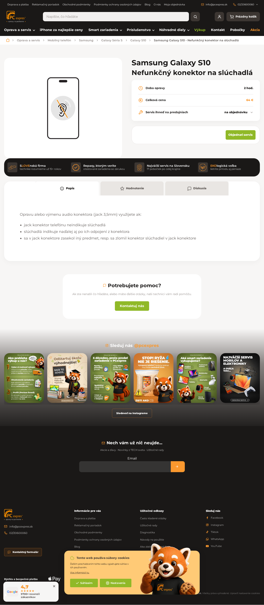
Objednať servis (240, 135)
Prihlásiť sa (178, 466)
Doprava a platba (18, 4)
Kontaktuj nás (132, 306)
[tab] (67, 188)
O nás (157, 4)
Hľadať (195, 16)
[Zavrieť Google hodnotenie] (54, 586)
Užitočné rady (148, 525)
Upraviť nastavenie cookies (245, 593)
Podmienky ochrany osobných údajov (117, 4)
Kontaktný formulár (25, 552)
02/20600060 (18, 533)
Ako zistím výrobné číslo (155, 546)
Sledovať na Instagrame (132, 413)
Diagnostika (147, 532)
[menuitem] (19, 30)
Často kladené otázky (153, 518)
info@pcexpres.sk (21, 526)
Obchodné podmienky (76, 4)
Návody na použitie (152, 539)
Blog (147, 4)
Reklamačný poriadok (45, 4)
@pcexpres (146, 345)
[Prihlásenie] (219, 16)
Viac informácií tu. (79, 572)
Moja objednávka (174, 4)
